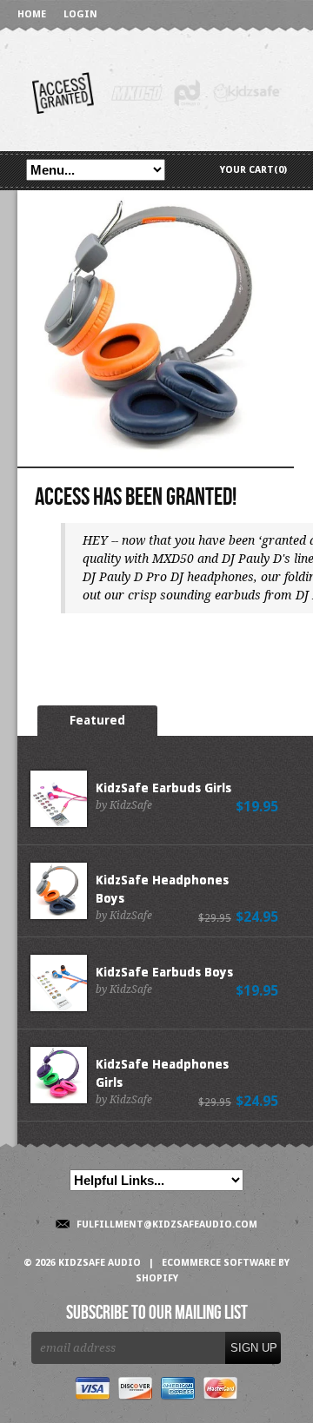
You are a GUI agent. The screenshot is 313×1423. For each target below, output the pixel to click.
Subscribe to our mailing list (157, 1313)
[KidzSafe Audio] (156, 91)
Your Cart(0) (253, 169)
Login (80, 14)
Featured (97, 720)
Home (31, 14)
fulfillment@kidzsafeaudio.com (167, 1224)
